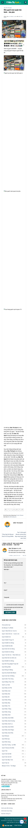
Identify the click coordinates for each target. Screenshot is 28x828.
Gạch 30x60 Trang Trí (8, 640)
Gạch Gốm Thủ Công (7, 679)
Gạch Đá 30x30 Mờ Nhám (9, 673)
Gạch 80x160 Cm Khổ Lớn (9, 658)
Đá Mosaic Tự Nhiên (7, 628)
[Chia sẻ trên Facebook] (8, 510)
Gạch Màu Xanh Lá (7, 724)
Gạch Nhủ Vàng (6, 742)
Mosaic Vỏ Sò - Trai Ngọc (9, 766)
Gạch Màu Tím (6, 706)
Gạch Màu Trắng (6, 709)
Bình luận (6, 569)
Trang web (6, 597)
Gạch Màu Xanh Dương (8, 721)
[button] (2, 2)
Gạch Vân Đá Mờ (6, 754)
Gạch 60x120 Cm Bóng (8, 649)
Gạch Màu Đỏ (5, 697)
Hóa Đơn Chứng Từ (5, 813)
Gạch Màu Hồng (6, 700)
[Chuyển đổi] (25, 637)
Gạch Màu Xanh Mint (8, 727)
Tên (5, 583)
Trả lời (24, 555)
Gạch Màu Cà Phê (7, 688)
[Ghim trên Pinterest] (17, 510)
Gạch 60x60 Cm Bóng (8, 652)
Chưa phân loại (6, 625)
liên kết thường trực (12, 516)
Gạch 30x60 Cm (6, 637)
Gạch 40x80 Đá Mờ (7, 646)
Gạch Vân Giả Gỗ (6, 757)
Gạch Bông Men (6, 667)
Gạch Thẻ (4, 751)
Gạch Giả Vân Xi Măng (8, 676)
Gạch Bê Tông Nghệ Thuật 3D (10, 664)
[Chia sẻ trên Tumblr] (19, 510)
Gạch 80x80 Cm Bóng (8, 661)
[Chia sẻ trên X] (11, 510)
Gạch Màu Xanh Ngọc (8, 730)
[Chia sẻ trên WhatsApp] (5, 510)
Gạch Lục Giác (6, 685)
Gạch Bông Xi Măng (7, 670)
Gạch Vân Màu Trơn (7, 760)
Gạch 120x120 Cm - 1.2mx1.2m (10, 634)
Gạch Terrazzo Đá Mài (8, 748)
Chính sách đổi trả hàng (7, 808)
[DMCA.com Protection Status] (5, 786)
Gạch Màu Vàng (6, 712)
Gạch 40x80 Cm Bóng (8, 643)
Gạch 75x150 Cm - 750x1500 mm (11, 655)
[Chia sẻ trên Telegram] (22, 510)
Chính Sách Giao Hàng (6, 810)
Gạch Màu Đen (6, 694)
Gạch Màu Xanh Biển (8, 718)
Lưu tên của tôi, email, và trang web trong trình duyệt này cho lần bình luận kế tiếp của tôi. (14, 607)
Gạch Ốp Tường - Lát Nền (9, 745)
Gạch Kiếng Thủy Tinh (8, 682)
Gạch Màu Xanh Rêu (7, 733)
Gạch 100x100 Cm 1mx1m (9, 631)
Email (5, 590)
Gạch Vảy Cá (5, 763)
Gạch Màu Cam (6, 691)
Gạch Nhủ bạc (6, 739)
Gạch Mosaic (5, 736)
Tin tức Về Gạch (8, 7)
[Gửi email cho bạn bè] (14, 510)
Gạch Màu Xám (6, 715)
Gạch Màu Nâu (6, 703)
